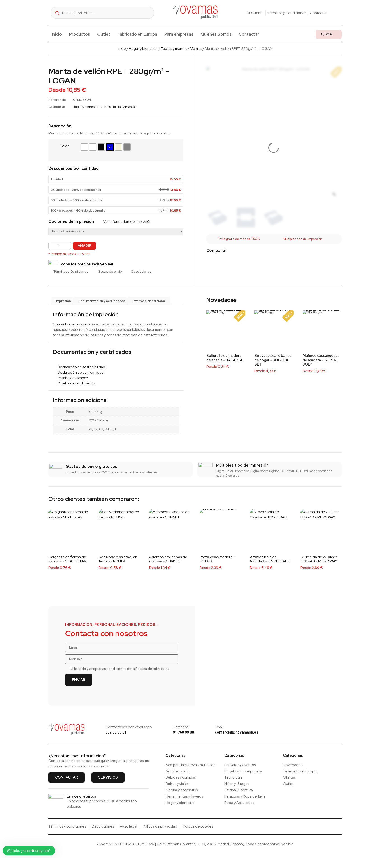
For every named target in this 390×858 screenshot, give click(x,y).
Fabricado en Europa (137, 34)
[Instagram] (333, 13)
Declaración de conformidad (80, 372)
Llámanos (180, 727)
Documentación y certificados (101, 301)
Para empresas (178, 34)
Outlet (103, 34)
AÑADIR (84, 245)
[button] (234, 250)
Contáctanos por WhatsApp (128, 727)
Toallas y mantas (174, 48)
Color (64, 146)
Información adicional (149, 301)
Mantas (196, 48)
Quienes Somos (216, 34)
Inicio (57, 34)
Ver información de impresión (126, 221)
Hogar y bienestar (143, 48)
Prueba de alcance (72, 377)
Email (219, 727)
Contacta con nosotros (71, 324)
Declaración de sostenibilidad (80, 367)
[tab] (63, 301)
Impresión (63, 301)
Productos (79, 34)
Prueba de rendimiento (75, 383)
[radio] (84, 147)
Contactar (249, 34)
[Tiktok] (340, 13)
